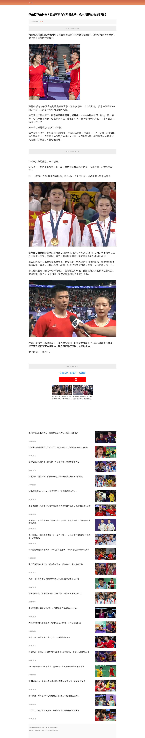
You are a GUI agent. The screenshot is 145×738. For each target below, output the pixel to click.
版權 (49, 730)
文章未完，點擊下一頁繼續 (72, 373)
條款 (43, 730)
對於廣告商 (54, 730)
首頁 (31, 2)
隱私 (46, 730)
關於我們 (31, 730)
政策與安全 (38, 730)
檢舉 (41, 21)
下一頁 (72, 379)
